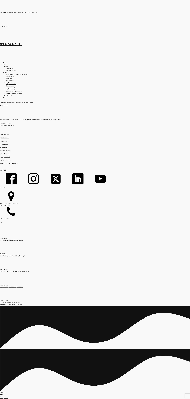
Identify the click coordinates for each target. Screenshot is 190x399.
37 (10, 304)
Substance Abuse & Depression (9, 163)
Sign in (31, 102)
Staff (4, 64)
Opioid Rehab (9, 80)
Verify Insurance (7, 95)
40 (15, 304)
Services (5, 72)
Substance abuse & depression (14, 91)
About (4, 62)
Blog (4, 97)
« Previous (3, 304)
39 (14, 304)
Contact (5, 99)
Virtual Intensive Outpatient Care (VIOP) (16, 74)
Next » (21, 304)
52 (18, 304)
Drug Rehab (9, 82)
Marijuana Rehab (10, 88)
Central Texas (9, 68)
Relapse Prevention (11, 84)
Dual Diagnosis (10, 86)
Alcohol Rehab (10, 76)
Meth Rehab (9, 78)
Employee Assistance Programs (14, 93)
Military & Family (10, 89)
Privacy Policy (4, 398)
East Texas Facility (11, 70)
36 (9, 304)
